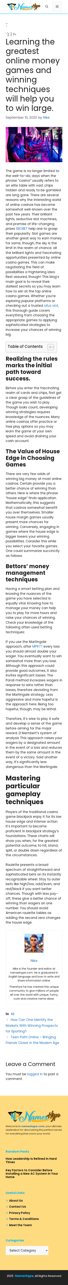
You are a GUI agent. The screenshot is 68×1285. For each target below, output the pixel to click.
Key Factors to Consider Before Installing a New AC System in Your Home (32, 1173)
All (12, 1014)
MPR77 (37, 646)
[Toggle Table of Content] (49, 347)
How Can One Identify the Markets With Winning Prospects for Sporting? (32, 1026)
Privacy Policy (19, 1213)
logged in (35, 1074)
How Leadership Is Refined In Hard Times (31, 1160)
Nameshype (24, 1276)
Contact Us (17, 1207)
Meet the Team (20, 1225)
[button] (47, 6)
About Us (16, 1201)
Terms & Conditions (24, 1219)
